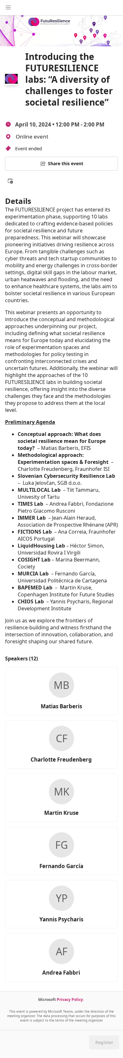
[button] (10, 181)
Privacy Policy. (70, 999)
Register (104, 1042)
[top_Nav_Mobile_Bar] (8, 8)
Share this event (65, 163)
